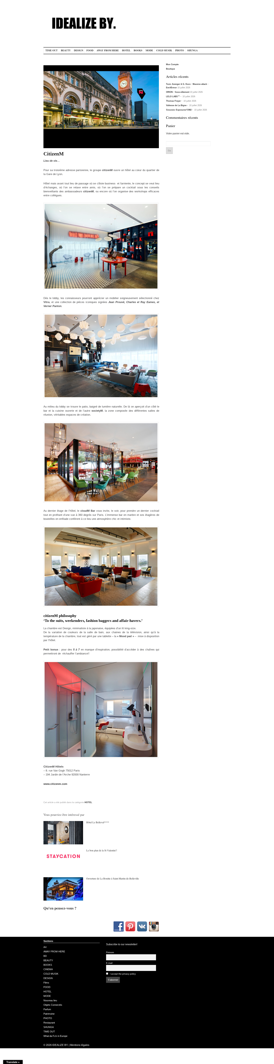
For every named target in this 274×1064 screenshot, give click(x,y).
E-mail (109, 963)
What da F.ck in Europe (55, 1036)
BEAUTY (66, 50)
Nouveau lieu (50, 1000)
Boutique (170, 69)
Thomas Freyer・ (174, 101)
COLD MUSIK (164, 50)
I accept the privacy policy (122, 974)
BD (45, 956)
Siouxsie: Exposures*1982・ (180, 110)
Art (44, 947)
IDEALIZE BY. (60, 1045)
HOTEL (126, 50)
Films (46, 982)
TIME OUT (51, 50)
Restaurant (49, 1022)
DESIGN (78, 50)
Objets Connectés (52, 1004)
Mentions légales (79, 1045)
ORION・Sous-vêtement (177, 92)
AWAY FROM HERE (108, 50)
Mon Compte (172, 64)
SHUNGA (192, 50)
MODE (149, 50)
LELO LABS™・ (174, 96)
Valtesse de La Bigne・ (177, 105)
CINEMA (48, 969)
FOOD (89, 50)
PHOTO (179, 50)
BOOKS (138, 50)
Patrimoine (49, 1013)
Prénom (110, 952)
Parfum (47, 1009)
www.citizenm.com (55, 783)
